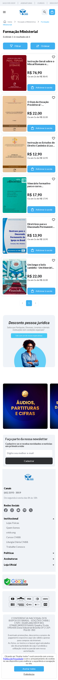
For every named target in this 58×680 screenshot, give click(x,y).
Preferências (29, 674)
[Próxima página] (36, 303)
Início (9, 22)
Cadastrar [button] (29, 460)
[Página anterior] (22, 303)
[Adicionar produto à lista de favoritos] (53, 57)
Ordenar (45, 46)
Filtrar (18, 46)
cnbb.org (11, 532)
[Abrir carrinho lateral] (52, 12)
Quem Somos (13, 527)
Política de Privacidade (13, 659)
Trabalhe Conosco (15, 546)
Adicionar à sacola (44, 87)
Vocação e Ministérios (27, 22)
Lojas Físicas (12, 522)
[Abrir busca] (45, 12)
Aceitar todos (29, 669)
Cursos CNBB (13, 537)
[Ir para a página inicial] (23, 12)
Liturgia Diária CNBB (17, 541)
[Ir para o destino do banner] (29, 341)
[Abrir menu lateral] (4, 12)
